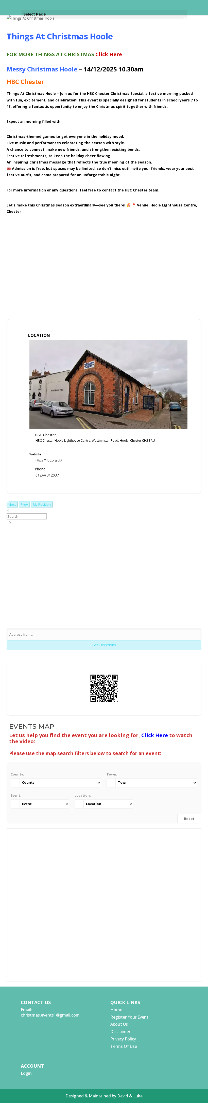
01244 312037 (47, 475)
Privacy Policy (123, 1039)
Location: (83, 795)
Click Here (108, 54)
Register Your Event (129, 1017)
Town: (112, 774)
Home (116, 1009)
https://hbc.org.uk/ (49, 460)
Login (26, 1073)
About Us (119, 1024)
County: (17, 774)
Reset (189, 818)
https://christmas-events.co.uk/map (108, 230)
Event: (16, 795)
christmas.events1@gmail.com (50, 1015)
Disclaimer (120, 1031)
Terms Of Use (123, 1046)
